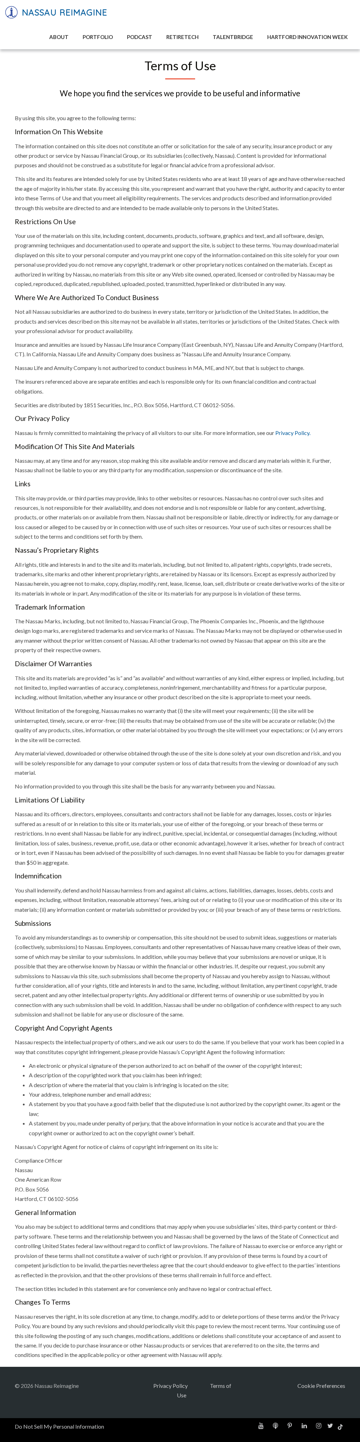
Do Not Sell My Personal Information (59, 1426)
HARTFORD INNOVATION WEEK (307, 37)
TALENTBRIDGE (233, 37)
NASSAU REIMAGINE (63, 12)
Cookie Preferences (321, 1385)
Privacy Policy (170, 1385)
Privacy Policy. (292, 432)
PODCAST (139, 37)
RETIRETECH (182, 37)
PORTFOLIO (98, 37)
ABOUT (59, 37)
